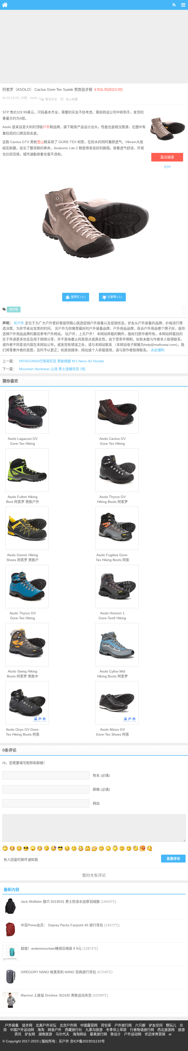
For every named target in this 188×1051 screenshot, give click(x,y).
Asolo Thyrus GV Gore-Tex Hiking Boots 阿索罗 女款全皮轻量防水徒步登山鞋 (22, 615)
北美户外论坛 (46, 1025)
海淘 (40, 1030)
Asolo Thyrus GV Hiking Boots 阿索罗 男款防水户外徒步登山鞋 (112, 499)
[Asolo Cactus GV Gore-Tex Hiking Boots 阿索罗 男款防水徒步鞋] (116, 412)
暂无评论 (51, 99)
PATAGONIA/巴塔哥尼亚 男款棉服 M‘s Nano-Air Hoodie (61, 361)
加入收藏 (71, 99)
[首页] (5, 5)
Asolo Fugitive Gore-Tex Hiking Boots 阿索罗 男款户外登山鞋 (112, 557)
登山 (40, 142)
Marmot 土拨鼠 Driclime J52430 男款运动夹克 (56, 995)
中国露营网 (88, 1025)
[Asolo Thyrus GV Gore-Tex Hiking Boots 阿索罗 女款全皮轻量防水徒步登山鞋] (27, 586)
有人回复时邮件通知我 (21, 860)
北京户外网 (68, 1025)
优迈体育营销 (155, 1034)
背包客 (106, 1025)
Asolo (33, 98)
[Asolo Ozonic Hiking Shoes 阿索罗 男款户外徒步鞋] (27, 528)
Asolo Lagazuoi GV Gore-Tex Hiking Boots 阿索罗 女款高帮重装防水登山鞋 (22, 441)
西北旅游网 (166, 1030)
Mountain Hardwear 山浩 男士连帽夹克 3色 (52, 369)
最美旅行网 (98, 1034)
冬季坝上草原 (116, 1030)
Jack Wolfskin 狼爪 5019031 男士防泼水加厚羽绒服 (60, 901)
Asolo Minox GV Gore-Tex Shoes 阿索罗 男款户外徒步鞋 (112, 732)
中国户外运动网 (22, 1030)
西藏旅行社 (73, 1030)
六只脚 (140, 1025)
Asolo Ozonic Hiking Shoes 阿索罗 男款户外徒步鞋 (22, 557)
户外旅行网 (123, 1025)
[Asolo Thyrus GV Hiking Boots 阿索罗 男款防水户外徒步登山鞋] (116, 470)
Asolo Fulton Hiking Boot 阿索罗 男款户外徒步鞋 (22, 499)
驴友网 (30, 1034)
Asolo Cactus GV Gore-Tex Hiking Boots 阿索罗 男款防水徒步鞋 (112, 441)
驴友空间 (156, 1025)
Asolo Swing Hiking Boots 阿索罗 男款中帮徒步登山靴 (22, 674)
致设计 (115, 1034)
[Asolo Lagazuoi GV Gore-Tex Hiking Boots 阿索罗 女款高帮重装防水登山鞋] (27, 412)
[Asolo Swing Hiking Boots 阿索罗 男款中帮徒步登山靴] (27, 644)
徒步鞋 (13, 309)
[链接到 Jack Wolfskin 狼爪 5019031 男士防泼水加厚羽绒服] (10, 913)
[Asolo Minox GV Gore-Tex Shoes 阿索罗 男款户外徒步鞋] (116, 703)
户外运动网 (132, 1034)
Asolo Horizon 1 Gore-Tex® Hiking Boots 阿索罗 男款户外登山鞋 (112, 615)
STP (167, 167)
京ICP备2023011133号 (87, 1041)
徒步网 (27, 1025)
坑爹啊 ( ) (114, 297)
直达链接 (167, 157)
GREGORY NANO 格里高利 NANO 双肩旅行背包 (58, 972)
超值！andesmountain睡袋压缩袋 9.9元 (51, 948)
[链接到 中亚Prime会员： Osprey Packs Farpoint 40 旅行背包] (10, 936)
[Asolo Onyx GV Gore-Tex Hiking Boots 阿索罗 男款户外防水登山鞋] (27, 703)
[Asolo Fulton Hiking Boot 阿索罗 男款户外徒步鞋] (27, 470)
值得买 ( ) (78, 297)
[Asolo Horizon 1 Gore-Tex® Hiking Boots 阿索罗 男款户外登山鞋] (116, 586)
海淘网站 (79, 1034)
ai (170, 1034)
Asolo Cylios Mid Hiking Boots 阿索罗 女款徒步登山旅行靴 (112, 674)
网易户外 (54, 1030)
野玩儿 (171, 1025)
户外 (46, 127)
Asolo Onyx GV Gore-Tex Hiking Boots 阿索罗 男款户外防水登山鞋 (22, 732)
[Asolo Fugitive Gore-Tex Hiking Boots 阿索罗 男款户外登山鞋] (116, 528)
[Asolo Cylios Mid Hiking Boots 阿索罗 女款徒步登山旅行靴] (116, 644)
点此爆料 (157, 350)
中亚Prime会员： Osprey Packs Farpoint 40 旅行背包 (62, 925)
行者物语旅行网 (142, 1030)
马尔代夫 (62, 1034)
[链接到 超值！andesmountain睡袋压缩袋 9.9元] (10, 960)
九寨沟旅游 (94, 1030)
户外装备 (12, 1025)
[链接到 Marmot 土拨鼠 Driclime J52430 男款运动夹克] (10, 1007)
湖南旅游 (45, 1034)
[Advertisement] (94, 46)
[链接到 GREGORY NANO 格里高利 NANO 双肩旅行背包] (10, 983)
